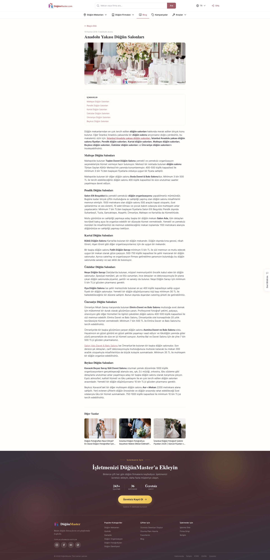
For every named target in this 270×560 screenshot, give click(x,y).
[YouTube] (71, 545)
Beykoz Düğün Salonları (98, 121)
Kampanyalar (161, 15)
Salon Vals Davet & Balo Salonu (101, 345)
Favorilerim (145, 535)
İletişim (183, 535)
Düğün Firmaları (123, 15)
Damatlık (108, 535)
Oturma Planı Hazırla (149, 531)
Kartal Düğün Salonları (97, 109)
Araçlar (179, 15)
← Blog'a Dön (90, 26)
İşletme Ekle (185, 527)
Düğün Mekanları (95, 15)
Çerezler (212, 556)
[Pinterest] (78, 545)
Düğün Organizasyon (113, 539)
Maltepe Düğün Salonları (98, 101)
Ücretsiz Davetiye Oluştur (151, 527)
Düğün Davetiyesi (112, 546)
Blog (145, 15)
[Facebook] (64, 545)
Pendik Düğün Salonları (98, 105)
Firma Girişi (185, 531)
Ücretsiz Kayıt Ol (133, 499)
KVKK (196, 556)
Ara (171, 5)
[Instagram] (57, 545)
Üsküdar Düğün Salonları (98, 113)
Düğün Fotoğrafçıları (113, 543)
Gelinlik (107, 531)
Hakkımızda (179, 556)
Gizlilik (204, 556)
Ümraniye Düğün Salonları (98, 117)
